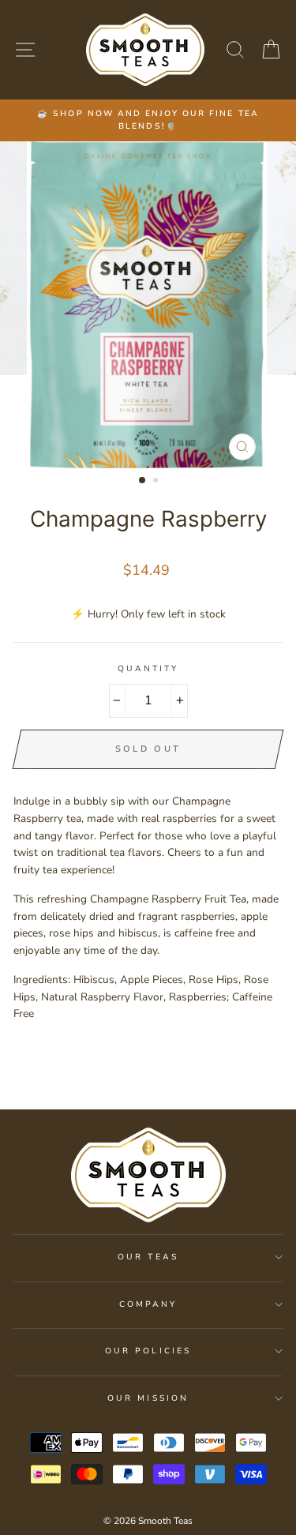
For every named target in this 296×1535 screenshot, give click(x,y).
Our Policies (148, 1351)
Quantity (148, 668)
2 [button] (157, 482)
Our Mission (148, 1398)
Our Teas (148, 1257)
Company (148, 1304)
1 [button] (143, 481)
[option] (148, 120)
